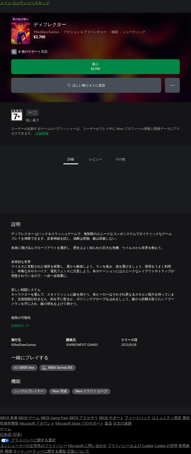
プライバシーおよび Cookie (130, 445)
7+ (30, 112)
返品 (108, 423)
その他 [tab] (120, 159)
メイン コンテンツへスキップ (24, 2)
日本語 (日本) (11, 434)
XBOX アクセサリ (83, 417)
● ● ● (172, 85)
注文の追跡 (122, 423)
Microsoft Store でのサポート (79, 423)
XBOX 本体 (8, 417)
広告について (78, 451)
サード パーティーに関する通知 (39, 451)
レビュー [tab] (95, 159)
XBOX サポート (111, 417)
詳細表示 (17, 325)
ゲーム (5, 428)
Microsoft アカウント (37, 423)
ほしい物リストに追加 (88, 85)
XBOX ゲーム (29, 417)
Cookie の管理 (165, 445)
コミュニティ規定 (166, 417)
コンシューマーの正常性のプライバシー (33, 445)
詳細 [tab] (71, 159)
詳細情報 (41, 133)
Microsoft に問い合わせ (87, 445)
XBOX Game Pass (54, 417)
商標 (8, 451)
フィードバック (138, 417)
